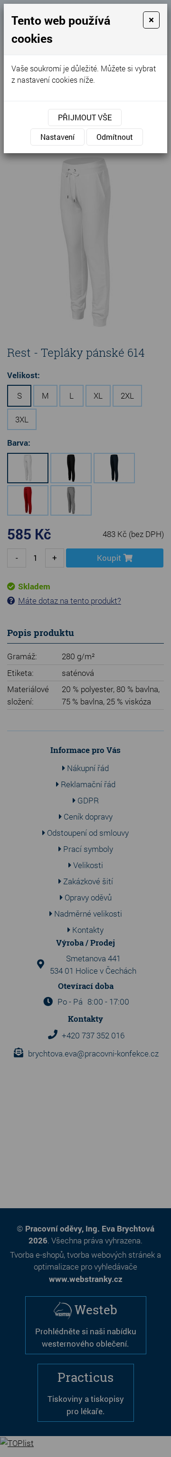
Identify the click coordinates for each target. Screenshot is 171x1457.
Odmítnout (114, 137)
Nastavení (57, 137)
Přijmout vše (85, 117)
